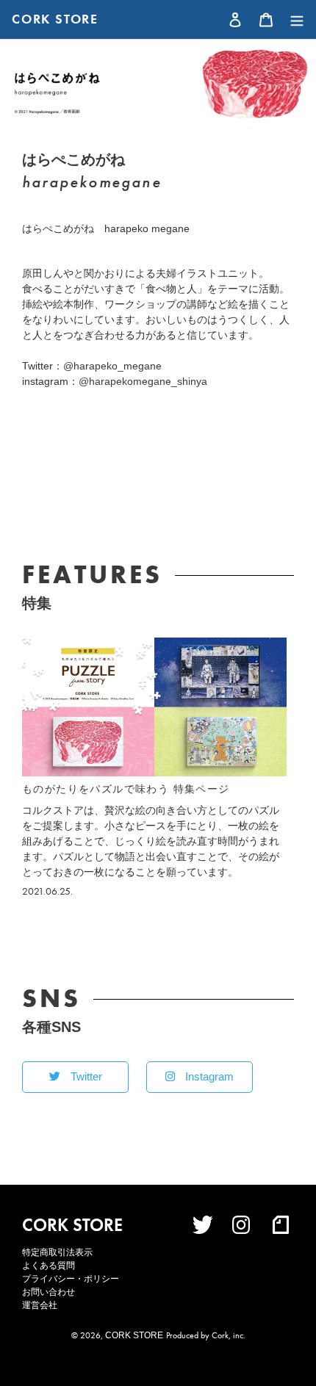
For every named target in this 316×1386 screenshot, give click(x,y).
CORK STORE (55, 19)
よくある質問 (48, 1265)
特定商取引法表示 (57, 1252)
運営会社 (39, 1305)
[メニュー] (292, 19)
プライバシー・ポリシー (70, 1279)
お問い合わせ (48, 1292)
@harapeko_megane (112, 366)
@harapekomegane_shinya (143, 381)
